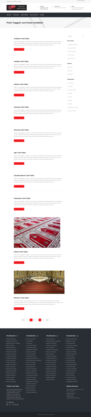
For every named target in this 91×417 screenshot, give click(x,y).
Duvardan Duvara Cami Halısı (34, 360)
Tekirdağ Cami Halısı (71, 364)
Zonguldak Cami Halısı (72, 44)
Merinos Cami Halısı (21, 298)
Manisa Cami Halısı (51, 371)
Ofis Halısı (70, 100)
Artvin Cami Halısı (11, 360)
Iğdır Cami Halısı (31, 388)
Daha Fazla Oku (19, 49)
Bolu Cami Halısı (11, 379)
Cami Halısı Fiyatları (72, 90)
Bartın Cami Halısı (11, 366)
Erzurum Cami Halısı (32, 371)
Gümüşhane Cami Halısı (32, 381)
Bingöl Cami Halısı (11, 375)
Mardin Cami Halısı (51, 373)
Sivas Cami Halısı (70, 360)
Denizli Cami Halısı (31, 356)
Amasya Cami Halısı (21, 107)
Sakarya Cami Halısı (71, 349)
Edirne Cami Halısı (31, 364)
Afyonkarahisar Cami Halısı (24, 175)
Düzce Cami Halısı (31, 362)
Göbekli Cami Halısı (31, 379)
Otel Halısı (70, 103)
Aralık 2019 (70, 74)
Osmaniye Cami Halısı (71, 345)
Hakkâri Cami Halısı (31, 383)
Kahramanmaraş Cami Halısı (53, 341)
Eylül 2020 (70, 70)
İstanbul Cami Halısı (32, 392)
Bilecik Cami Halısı (11, 373)
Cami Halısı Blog (34, 14)
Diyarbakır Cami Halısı (32, 358)
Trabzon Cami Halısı (71, 369)
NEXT (47, 320)
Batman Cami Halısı (11, 369)
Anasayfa (9, 14)
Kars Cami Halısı (50, 347)
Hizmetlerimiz (24, 14)
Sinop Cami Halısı (70, 358)
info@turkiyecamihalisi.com (73, 398)
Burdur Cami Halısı (11, 381)
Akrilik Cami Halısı (11, 347)
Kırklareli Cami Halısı (51, 358)
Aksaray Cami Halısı (21, 130)
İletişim (42, 14)
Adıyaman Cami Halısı (22, 198)
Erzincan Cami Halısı (32, 369)
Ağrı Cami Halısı (20, 153)
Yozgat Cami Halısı (72, 48)
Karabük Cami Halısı (51, 343)
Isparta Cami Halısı (31, 390)
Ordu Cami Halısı (70, 343)
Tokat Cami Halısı (70, 366)
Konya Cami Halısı (50, 364)
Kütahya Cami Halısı (51, 366)
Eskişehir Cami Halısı (32, 373)
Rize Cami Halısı (70, 347)
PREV (23, 320)
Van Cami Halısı (71, 55)
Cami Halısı (70, 86)
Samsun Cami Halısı (71, 352)
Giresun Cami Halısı (31, 377)
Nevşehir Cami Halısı (71, 339)
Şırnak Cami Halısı (70, 362)
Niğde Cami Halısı (70, 341)
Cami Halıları (70, 83)
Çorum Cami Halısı (31, 354)
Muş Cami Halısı (50, 379)
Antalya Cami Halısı (21, 61)
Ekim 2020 (70, 67)
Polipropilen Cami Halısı (73, 107)
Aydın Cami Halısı (11, 362)
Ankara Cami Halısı (21, 84)
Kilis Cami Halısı (50, 354)
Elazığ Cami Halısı (31, 366)
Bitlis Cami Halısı (11, 377)
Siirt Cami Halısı (70, 356)
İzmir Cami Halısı (50, 339)
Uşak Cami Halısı (71, 58)
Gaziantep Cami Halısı (32, 375)
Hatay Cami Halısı (31, 386)
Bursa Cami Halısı (31, 339)
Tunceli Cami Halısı (71, 371)
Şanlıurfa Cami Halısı (71, 354)
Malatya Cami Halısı (51, 369)
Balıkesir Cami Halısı (12, 364)
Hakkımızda (16, 14)
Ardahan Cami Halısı (21, 39)
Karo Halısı (70, 93)
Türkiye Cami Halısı (72, 110)
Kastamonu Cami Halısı (52, 349)
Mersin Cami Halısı (51, 375)
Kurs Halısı (70, 97)
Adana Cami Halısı (21, 252)
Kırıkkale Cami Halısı (51, 356)
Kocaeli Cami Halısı (51, 362)
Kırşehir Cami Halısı (51, 360)
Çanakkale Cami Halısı (32, 349)
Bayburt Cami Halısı (11, 371)
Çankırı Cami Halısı (31, 352)
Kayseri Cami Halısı (51, 352)
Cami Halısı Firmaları (32, 345)
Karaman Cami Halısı (51, 345)
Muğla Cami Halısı (50, 377)
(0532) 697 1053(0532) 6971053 (44, 8)
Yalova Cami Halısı (72, 51)
